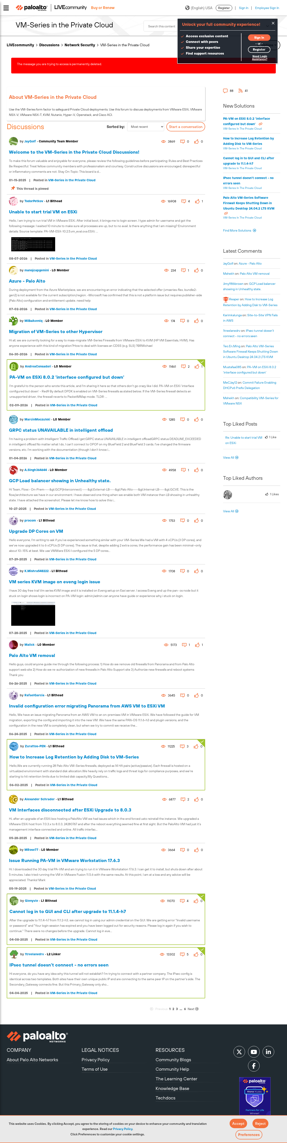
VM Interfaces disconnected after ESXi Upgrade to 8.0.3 (70, 809)
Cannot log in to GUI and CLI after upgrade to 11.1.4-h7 (67, 911)
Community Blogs (173, 1059)
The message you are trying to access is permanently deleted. (59, 64)
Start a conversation (185, 127)
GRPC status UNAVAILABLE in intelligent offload (61, 430)
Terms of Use (95, 1069)
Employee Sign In (267, 8)
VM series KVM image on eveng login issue (54, 581)
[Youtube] (254, 1052)
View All (228, 457)
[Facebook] (254, 1066)
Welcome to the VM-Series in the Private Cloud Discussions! (74, 152)
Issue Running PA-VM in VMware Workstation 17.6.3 (64, 860)
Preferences (249, 1135)
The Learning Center (176, 1078)
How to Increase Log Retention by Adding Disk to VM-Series (74, 756)
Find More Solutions (237, 230)
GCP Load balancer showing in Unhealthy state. (60, 480)
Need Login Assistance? (259, 58)
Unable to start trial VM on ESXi (43, 211)
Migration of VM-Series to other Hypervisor (55, 331)
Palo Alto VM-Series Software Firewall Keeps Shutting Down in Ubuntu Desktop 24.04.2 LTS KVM (248, 203)
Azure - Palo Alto (27, 280)
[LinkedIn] (268, 1052)
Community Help (172, 1069)
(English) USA (201, 8)
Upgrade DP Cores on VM (36, 531)
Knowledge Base (172, 1088)
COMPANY (19, 1050)
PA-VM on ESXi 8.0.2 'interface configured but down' (66, 377)
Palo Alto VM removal (32, 655)
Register (224, 8)
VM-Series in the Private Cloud (72, 180)
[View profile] (13, 141)
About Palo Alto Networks (32, 1059)
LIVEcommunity (20, 45)
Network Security (80, 45)
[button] (238, 1123)
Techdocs (165, 1097)
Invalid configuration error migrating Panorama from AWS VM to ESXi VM (87, 705)
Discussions (49, 45)
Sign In (243, 8)
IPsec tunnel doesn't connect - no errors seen (59, 964)
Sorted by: (116, 127)
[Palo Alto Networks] (43, 1036)
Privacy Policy (122, 1129)
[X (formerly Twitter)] (239, 1052)
